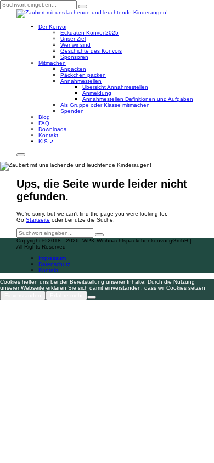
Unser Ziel (73, 39)
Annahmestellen (81, 81)
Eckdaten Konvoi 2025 (89, 33)
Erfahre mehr (66, 295)
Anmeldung (96, 93)
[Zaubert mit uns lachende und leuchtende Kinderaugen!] (92, 13)
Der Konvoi (52, 27)
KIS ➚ (46, 141)
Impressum (52, 258)
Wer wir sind (75, 45)
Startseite (38, 220)
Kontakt (48, 135)
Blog (44, 117)
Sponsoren (74, 57)
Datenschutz (54, 264)
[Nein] (91, 297)
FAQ (43, 123)
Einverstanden (22, 295)
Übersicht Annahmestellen (115, 87)
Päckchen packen (83, 75)
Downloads (52, 129)
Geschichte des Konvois (91, 51)
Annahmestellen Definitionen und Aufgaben (137, 99)
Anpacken (73, 69)
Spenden (72, 111)
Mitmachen (52, 63)
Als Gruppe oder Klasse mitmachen (105, 105)
